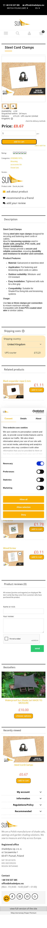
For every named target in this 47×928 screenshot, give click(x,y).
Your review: (8, 616)
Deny (23, 515)
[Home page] (23, 22)
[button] (6, 33)
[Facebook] (12, 896)
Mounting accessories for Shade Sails (16, 164)
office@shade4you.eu (34, 5)
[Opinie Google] (35, 896)
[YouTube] (27, 896)
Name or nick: (9, 606)
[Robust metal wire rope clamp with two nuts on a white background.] (5, 106)
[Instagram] (20, 896)
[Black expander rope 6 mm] (13, 391)
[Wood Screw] (13, 558)
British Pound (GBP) (17, 8)
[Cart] (41, 33)
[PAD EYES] (13, 530)
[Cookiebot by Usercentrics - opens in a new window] (33, 411)
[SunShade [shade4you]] (14, 179)
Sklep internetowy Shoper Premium (23, 913)
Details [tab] (23, 418)
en (37, 8)
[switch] (40, 472)
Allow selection (24, 507)
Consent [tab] (8, 418)
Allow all (23, 499)
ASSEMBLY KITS (16, 158)
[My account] (29, 33)
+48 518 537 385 (12, 5)
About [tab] (38, 418)
